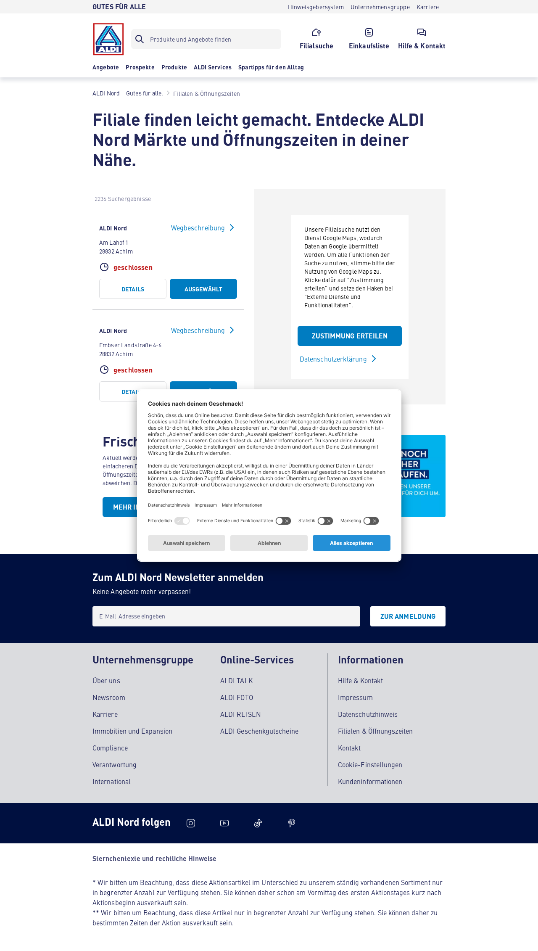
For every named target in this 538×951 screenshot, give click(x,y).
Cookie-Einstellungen (370, 764)
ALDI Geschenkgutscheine (259, 730)
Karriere (105, 714)
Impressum (355, 697)
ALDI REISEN (240, 714)
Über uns (106, 680)
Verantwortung (114, 764)
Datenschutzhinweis (368, 714)
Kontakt (349, 747)
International (111, 781)
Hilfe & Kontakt (360, 680)
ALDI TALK (236, 680)
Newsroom (108, 697)
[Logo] (108, 39)
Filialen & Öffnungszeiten (375, 730)
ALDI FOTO (236, 697)
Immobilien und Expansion (132, 730)
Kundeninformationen (370, 781)
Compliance (110, 747)
